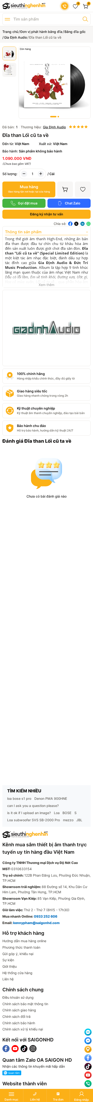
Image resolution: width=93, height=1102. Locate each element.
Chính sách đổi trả (16, 1016)
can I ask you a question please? (33, 806)
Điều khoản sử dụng (18, 997)
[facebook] (70, 224)
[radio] (70, 127)
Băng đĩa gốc (75, 32)
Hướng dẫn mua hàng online (24, 941)
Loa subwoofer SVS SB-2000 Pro (33, 820)
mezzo (68, 820)
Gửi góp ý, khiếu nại (17, 954)
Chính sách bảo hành (18, 1023)
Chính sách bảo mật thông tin (25, 1004)
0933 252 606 (45, 916)
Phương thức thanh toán (21, 947)
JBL (79, 820)
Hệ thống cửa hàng (17, 973)
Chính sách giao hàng (19, 1010)
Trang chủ (10, 32)
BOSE (66, 813)
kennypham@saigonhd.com (36, 923)
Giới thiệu (9, 966)
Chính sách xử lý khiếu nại (22, 1029)
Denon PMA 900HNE (50, 798)
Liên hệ (8, 979)
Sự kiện (8, 960)
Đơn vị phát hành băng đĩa (41, 32)
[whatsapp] (88, 224)
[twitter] (76, 224)
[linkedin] (82, 224)
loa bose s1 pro (19, 798)
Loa (57, 813)
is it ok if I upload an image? (29, 813)
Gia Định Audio (15, 37)
